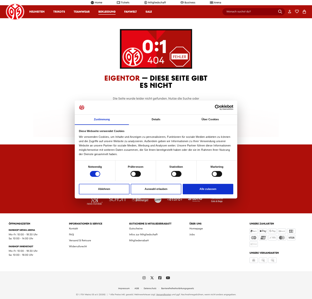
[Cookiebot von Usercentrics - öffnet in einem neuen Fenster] (217, 107)
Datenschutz (150, 288)
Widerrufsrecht (78, 246)
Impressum (124, 288)
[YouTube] (168, 278)
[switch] (136, 174)
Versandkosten (163, 294)
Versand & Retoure (80, 240)
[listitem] (94, 199)
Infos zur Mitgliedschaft (143, 234)
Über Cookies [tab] (210, 119)
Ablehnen (104, 188)
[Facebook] (160, 278)
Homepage (196, 228)
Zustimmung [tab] (102, 119)
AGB (137, 288)
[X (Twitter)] (152, 278)
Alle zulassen (208, 188)
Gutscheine (136, 228)
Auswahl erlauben (156, 188)
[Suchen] (280, 11)
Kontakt (73, 228)
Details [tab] (156, 119)
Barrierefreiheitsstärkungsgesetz (177, 288)
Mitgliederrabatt (139, 240)
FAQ (71, 234)
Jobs (192, 234)
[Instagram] (144, 278)
